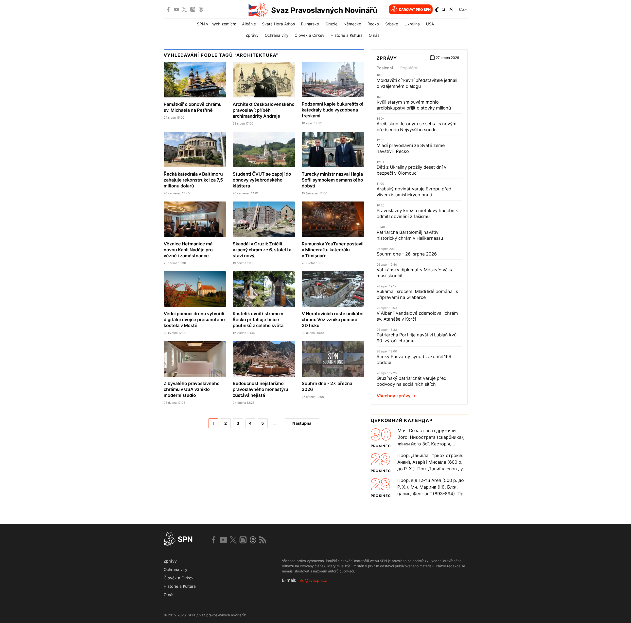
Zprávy (252, 35)
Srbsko (391, 23)
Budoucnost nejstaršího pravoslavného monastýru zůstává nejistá (260, 389)
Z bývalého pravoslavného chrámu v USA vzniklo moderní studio (192, 389)
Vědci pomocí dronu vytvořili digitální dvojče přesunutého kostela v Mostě (194, 319)
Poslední (385, 67)
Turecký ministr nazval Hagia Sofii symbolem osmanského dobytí (332, 179)
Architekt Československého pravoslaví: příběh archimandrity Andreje (264, 110)
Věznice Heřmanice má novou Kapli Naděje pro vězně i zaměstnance (188, 249)
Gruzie (331, 23)
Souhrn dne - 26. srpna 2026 (407, 254)
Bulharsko (310, 23)
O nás (374, 35)
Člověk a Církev (309, 35)
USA (430, 23)
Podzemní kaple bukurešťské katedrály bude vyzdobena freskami (333, 109)
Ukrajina (412, 23)
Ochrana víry (276, 35)
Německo (352, 23)
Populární (409, 67)
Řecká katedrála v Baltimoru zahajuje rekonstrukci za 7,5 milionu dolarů (193, 179)
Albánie (249, 23)
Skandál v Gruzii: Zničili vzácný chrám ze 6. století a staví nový (262, 249)
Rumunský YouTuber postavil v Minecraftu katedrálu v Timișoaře (333, 249)
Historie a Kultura (347, 35)
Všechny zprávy (393, 395)
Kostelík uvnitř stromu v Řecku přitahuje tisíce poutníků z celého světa (258, 319)
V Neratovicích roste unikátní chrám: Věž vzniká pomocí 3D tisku (333, 319)
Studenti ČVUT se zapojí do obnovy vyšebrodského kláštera (262, 179)
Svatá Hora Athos (278, 23)
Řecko (373, 23)
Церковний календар (402, 420)
